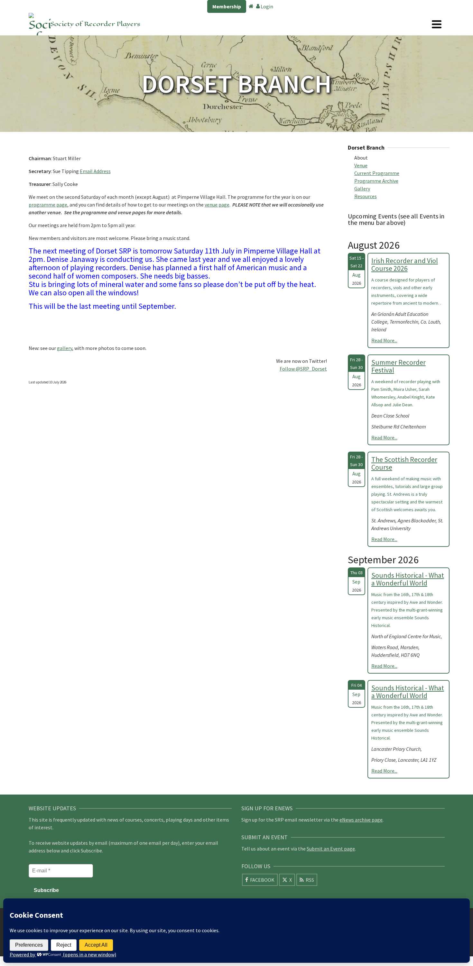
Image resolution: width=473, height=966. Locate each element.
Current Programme (376, 173)
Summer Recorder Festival (398, 366)
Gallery (362, 188)
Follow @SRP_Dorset (303, 368)
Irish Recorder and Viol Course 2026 (404, 264)
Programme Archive (376, 181)
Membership (226, 6)
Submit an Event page (331, 848)
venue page (217, 204)
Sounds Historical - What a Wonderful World (407, 579)
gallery (64, 348)
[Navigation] (437, 24)
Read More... (384, 340)
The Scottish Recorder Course (404, 463)
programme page (48, 204)
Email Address (95, 171)
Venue (360, 165)
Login (266, 6)
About (361, 157)
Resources (365, 196)
